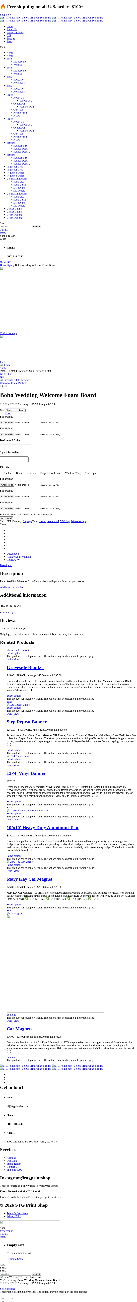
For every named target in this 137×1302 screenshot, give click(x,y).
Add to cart (6, 518)
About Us (12, 29)
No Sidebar (19, 82)
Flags (43, 473)
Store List (18, 181)
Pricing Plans (20, 112)
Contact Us (19, 103)
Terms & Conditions (17, 1213)
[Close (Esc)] (11, 1298)
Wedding (65, 521)
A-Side (7, 473)
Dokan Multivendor (17, 178)
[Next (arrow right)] (4, 1301)
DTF (9, 35)
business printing (15, 32)
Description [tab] (13, 553)
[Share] (8, 1298)
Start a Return (14, 1163)
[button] (6, 14)
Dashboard (19, 187)
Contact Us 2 (27, 106)
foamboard (53, 521)
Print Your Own (15, 166)
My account (19, 61)
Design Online (14, 208)
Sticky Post (19, 79)
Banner (19, 473)
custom (42, 521)
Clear (8, 413)
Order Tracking (15, 214)
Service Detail (20, 148)
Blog (9, 76)
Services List (20, 145)
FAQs (16, 115)
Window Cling (72, 473)
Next (2, 377)
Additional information (12, 587)
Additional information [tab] (19, 556)
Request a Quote (15, 172)
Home (10, 26)
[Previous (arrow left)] (1, 1301)
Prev (2, 362)
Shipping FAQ (14, 1169)
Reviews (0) (6, 612)
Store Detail (19, 184)
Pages (10, 94)
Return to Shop (15, 1258)
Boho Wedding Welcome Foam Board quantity (25, 514)
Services (11, 142)
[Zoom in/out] (1, 1298)
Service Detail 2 (21, 151)
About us (11, 1157)
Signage (11, 38)
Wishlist (17, 64)
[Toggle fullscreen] (4, 1298)
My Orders (19, 190)
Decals (32, 473)
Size (2, 410)
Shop (9, 41)
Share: (3, 524)
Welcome (55, 473)
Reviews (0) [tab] (13, 559)
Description (6, 565)
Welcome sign (78, 521)
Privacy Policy (14, 1216)
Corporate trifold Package (13, 383)
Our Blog (12, 1160)
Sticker (3, 368)
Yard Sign (90, 473)
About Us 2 (26, 100)
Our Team (18, 109)
